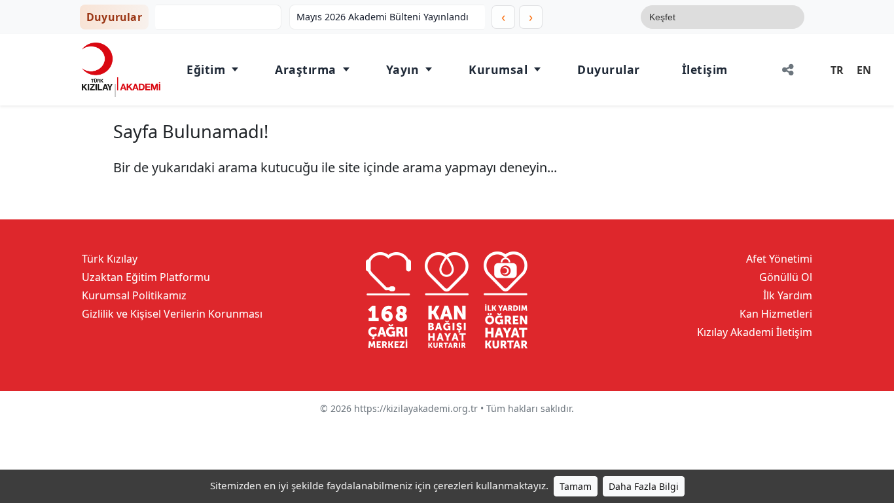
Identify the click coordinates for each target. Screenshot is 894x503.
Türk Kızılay (109, 259)
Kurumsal (498, 69)
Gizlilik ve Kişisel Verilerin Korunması (172, 314)
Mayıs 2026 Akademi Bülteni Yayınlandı (263, 16)
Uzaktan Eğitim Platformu (146, 277)
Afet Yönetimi (779, 259)
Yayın (403, 69)
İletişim (705, 69)
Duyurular (608, 69)
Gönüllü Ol (785, 277)
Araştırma (305, 69)
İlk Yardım (787, 295)
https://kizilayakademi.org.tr (416, 408)
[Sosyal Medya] (788, 69)
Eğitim (206, 69)
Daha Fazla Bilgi (644, 486)
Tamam (576, 486)
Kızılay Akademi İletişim (754, 332)
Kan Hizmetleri (776, 314)
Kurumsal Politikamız (134, 295)
